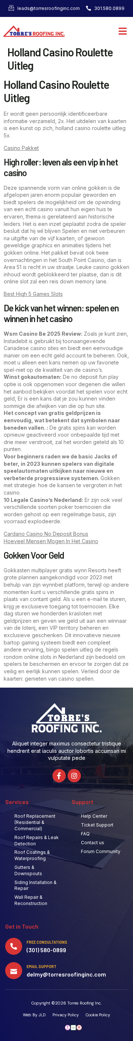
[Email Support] (13, 970)
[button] (122, 31)
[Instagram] (74, 775)
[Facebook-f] (59, 775)
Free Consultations (47, 941)
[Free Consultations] (13, 946)
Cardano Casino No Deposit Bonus (46, 534)
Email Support (42, 966)
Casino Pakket (21, 148)
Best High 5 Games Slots (33, 294)
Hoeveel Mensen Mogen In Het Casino (51, 541)
